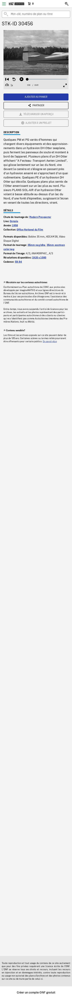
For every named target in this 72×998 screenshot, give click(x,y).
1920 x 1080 (39, 257)
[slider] (47, 79)
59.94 (18, 262)
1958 (15, 225)
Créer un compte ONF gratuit (36, 992)
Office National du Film (30, 229)
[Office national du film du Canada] (16, 3)
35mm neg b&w (36, 245)
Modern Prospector (40, 217)
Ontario (14, 221)
